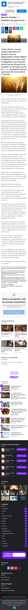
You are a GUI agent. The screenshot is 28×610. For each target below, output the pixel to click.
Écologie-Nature (6, 531)
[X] (6, 28)
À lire (3, 538)
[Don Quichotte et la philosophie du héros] (5, 404)
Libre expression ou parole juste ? (6, 333)
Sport (3, 536)
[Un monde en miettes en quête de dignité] (14, 492)
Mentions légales (5, 588)
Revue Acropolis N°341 (10, 467)
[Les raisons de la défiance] (21, 343)
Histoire (4, 521)
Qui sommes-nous (5, 577)
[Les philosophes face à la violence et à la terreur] (7, 343)
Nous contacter (5, 579)
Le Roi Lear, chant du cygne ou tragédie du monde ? (21, 334)
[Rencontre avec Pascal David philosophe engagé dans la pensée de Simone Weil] (5, 492)
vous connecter (11, 362)
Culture (4, 541)
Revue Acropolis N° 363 (10, 449)
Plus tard (15, 10)
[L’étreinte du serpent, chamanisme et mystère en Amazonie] (5, 487)
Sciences (4, 526)
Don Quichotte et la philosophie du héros (17, 403)
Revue (3, 523)
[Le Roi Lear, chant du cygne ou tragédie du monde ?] (21, 328)
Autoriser (23, 10)
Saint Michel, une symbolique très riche (17, 433)
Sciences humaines (7, 516)
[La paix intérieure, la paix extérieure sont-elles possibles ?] (23, 498)
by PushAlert (4, 12)
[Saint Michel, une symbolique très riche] (5, 435)
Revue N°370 (9, 455)
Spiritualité (4, 518)
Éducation (4, 528)
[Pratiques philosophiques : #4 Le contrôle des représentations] (14, 498)
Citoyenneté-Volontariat (8, 533)
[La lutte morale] (5, 498)
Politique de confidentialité (7, 590)
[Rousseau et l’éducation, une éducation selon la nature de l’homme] (5, 420)
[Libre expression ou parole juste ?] (7, 328)
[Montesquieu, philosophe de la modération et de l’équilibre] (23, 492)
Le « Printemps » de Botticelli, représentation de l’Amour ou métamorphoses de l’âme (18, 395)
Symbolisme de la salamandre (16, 387)
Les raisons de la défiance (19, 349)
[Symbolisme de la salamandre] (5, 388)
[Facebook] (2, 28)
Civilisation (4, 543)
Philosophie (5, 508)
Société (4, 14)
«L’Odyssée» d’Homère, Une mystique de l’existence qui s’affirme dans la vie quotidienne (18, 411)
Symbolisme (5, 546)
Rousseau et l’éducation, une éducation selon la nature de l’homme (18, 420)
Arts (3, 513)
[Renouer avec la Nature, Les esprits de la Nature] (5, 428)
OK (14, 607)
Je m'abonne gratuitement (14, 312)
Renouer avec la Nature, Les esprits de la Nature (19, 426)
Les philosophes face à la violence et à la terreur (7, 350)
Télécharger (22, 449)
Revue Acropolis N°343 (10, 473)
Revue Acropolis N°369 (10, 461)
